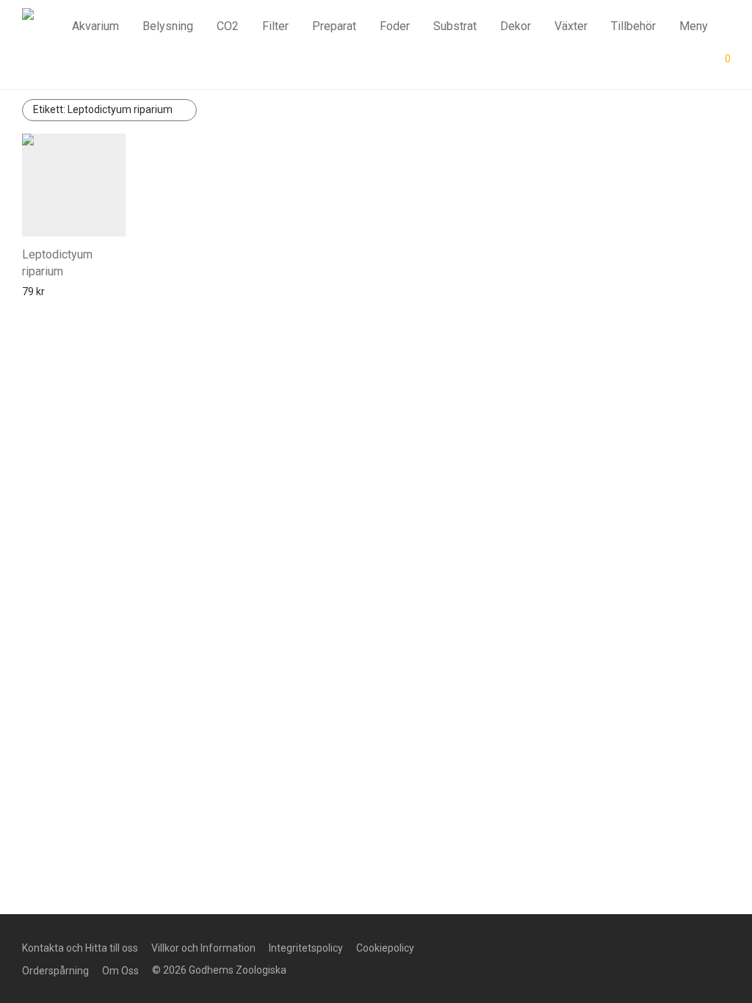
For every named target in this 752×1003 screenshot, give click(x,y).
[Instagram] (537, 946)
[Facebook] (514, 946)
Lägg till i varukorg (59, 291)
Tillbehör (633, 26)
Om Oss (120, 971)
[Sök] (620, 64)
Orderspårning (55, 971)
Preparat (334, 26)
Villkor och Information (203, 948)
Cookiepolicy (385, 948)
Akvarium (95, 26)
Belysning (167, 26)
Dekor (515, 26)
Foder (395, 26)
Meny (693, 26)
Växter (571, 26)
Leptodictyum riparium (103, 109)
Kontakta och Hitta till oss (80, 948)
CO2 (228, 26)
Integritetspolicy (306, 948)
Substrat (455, 26)
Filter (275, 26)
